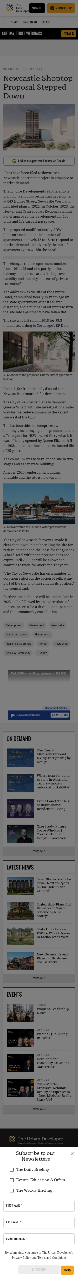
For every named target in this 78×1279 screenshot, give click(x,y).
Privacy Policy (21, 1257)
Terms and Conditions (51, 1257)
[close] (72, 1153)
